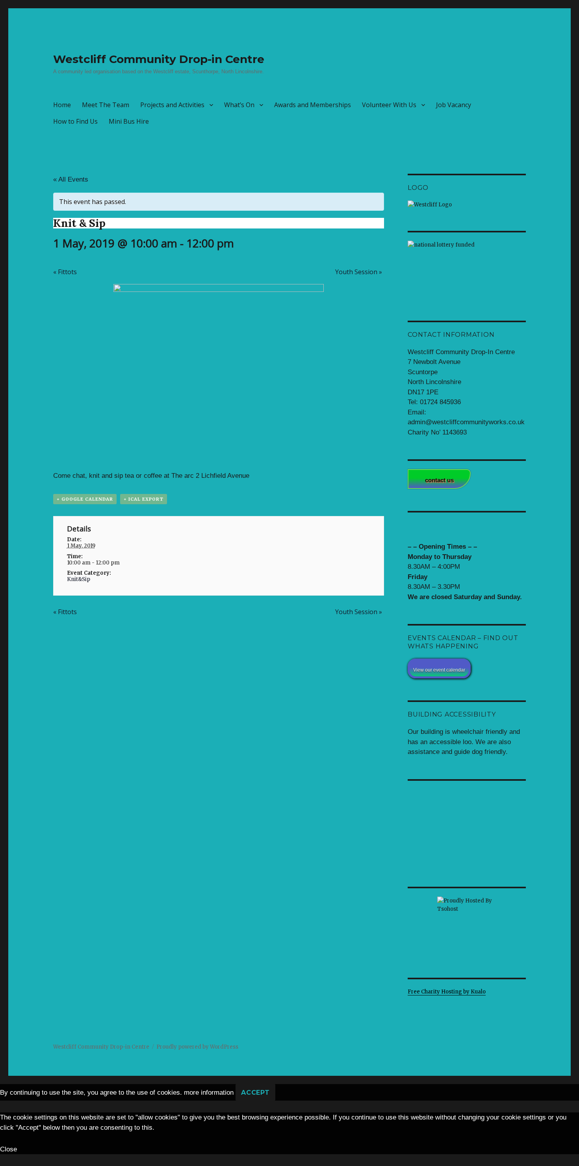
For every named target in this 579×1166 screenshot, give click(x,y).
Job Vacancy (453, 104)
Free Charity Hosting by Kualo (447, 991)
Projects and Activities (172, 104)
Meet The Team (105, 104)
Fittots (65, 271)
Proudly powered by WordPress (197, 1046)
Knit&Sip (78, 579)
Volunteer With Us (389, 104)
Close (8, 1149)
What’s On (239, 104)
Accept (255, 1092)
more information (209, 1092)
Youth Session (358, 271)
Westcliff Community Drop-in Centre (158, 59)
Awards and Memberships (312, 104)
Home (62, 104)
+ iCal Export (143, 499)
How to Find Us (75, 121)
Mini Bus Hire (129, 121)
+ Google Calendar (85, 499)
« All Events (70, 179)
